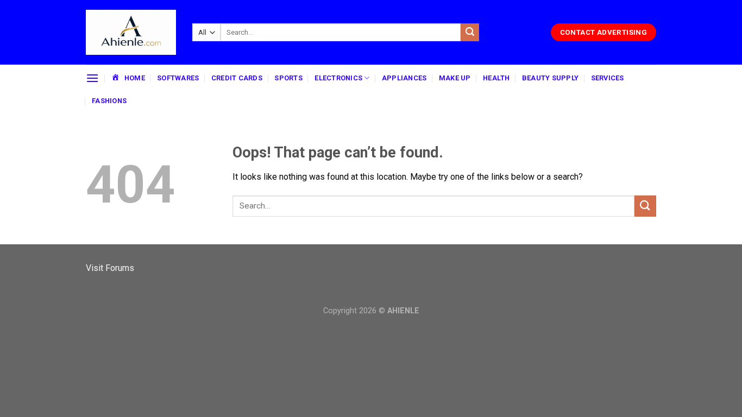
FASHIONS (109, 101)
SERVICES (607, 78)
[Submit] (470, 32)
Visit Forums (110, 268)
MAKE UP (455, 78)
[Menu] (92, 78)
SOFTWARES (178, 78)
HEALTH (496, 78)
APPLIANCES (404, 78)
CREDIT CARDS (236, 78)
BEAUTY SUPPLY (550, 78)
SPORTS (288, 78)
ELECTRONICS (338, 78)
